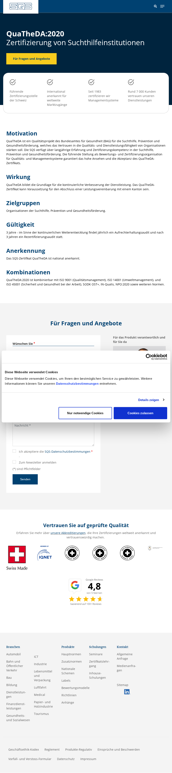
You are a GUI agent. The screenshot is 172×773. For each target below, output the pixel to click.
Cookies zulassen (140, 413)
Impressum (88, 759)
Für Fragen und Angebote (31, 59)
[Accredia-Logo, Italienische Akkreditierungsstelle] (155, 548)
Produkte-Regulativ (78, 749)
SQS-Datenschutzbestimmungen (67, 452)
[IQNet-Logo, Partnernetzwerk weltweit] (44, 553)
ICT (36, 657)
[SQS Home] (20, 6)
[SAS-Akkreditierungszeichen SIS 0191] (127, 553)
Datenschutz (66, 759)
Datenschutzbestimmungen (77, 383)
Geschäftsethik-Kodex (23, 749)
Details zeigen (148, 399)
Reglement (52, 749)
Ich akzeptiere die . (54, 454)
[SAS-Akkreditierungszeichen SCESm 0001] (72, 553)
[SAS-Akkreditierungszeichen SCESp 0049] (100, 553)
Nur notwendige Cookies (85, 413)
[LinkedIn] (127, 691)
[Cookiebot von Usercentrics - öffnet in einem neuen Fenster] (148, 357)
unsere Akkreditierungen (68, 533)
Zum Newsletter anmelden (37, 462)
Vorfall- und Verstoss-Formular (29, 759)
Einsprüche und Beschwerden (119, 749)
